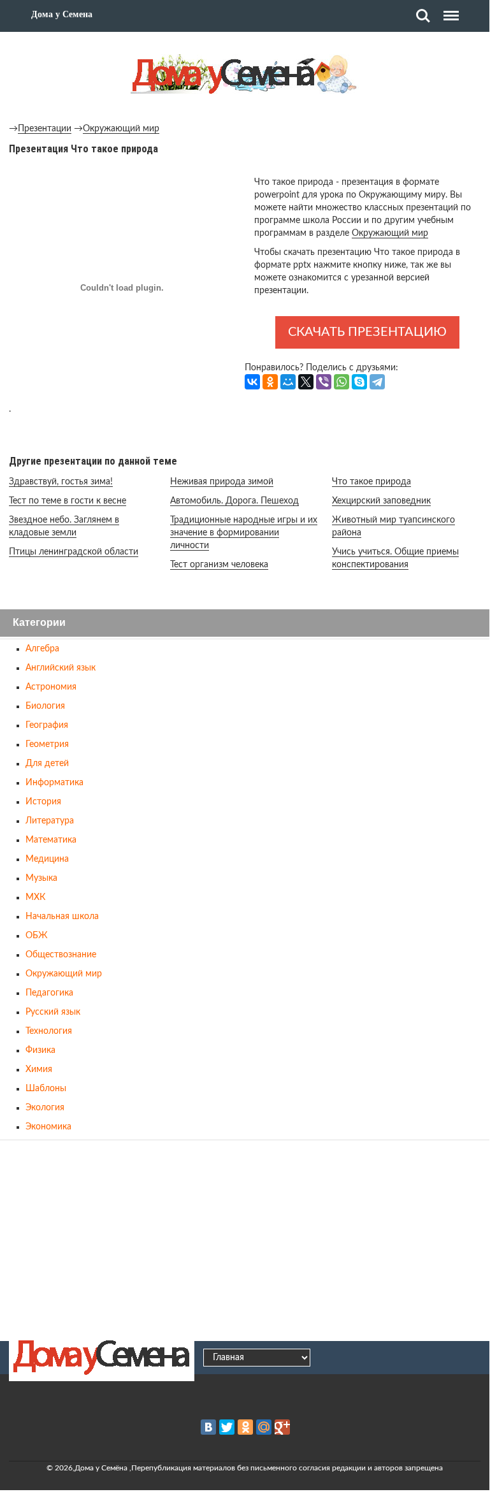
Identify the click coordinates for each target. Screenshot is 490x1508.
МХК (35, 897)
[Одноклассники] (270, 381)
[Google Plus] (282, 1427)
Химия (38, 1069)
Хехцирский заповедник (381, 501)
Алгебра (42, 648)
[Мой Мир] (288, 381)
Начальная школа (62, 916)
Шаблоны (45, 1088)
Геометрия (47, 744)
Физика (40, 1050)
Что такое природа (371, 481)
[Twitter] (226, 1427)
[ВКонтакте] (252, 381)
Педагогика (49, 993)
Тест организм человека (219, 564)
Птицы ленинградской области (73, 551)
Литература (49, 820)
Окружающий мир (121, 128)
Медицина (47, 859)
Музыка (41, 878)
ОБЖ (36, 935)
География (46, 725)
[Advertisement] (244, 1238)
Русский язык (52, 1012)
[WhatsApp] (341, 381)
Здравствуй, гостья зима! (61, 481)
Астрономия (50, 687)
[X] (305, 381)
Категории (39, 623)
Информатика (54, 782)
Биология (45, 706)
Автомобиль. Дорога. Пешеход (234, 501)
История (43, 801)
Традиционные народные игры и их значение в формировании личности (243, 533)
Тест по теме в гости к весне (67, 501)
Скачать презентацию (367, 332)
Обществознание (60, 954)
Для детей (47, 763)
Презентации (44, 128)
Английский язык (60, 667)
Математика (50, 840)
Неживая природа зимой (221, 481)
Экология (44, 1107)
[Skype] (359, 381)
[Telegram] (377, 381)
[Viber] (323, 381)
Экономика (48, 1126)
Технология (48, 1031)
